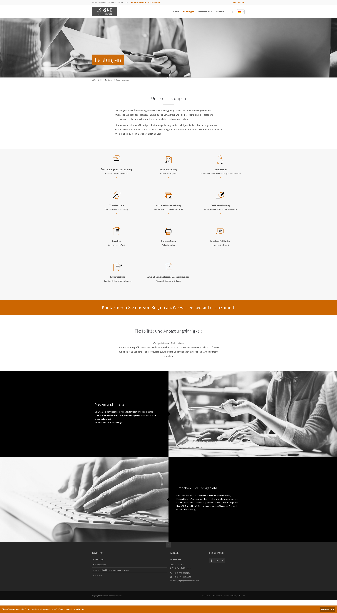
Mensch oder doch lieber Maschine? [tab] (168, 207)
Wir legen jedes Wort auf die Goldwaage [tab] (220, 207)
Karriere (241, 2)
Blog (234, 2)
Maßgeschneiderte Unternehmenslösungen (112, 570)
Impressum (206, 596)
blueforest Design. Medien (234, 596)
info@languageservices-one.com (147, 2)
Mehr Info (79, 609)
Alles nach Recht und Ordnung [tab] (168, 278)
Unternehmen (100, 565)
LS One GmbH (97, 80)
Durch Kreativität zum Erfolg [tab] (116, 207)
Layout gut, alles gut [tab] (220, 243)
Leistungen (109, 80)
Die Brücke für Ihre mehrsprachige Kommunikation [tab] (220, 171)
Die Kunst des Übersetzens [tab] (117, 171)
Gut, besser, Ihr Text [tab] (116, 243)
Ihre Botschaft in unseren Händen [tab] (118, 278)
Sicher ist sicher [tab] (168, 243)
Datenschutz (217, 596)
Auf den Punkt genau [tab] (168, 171)
